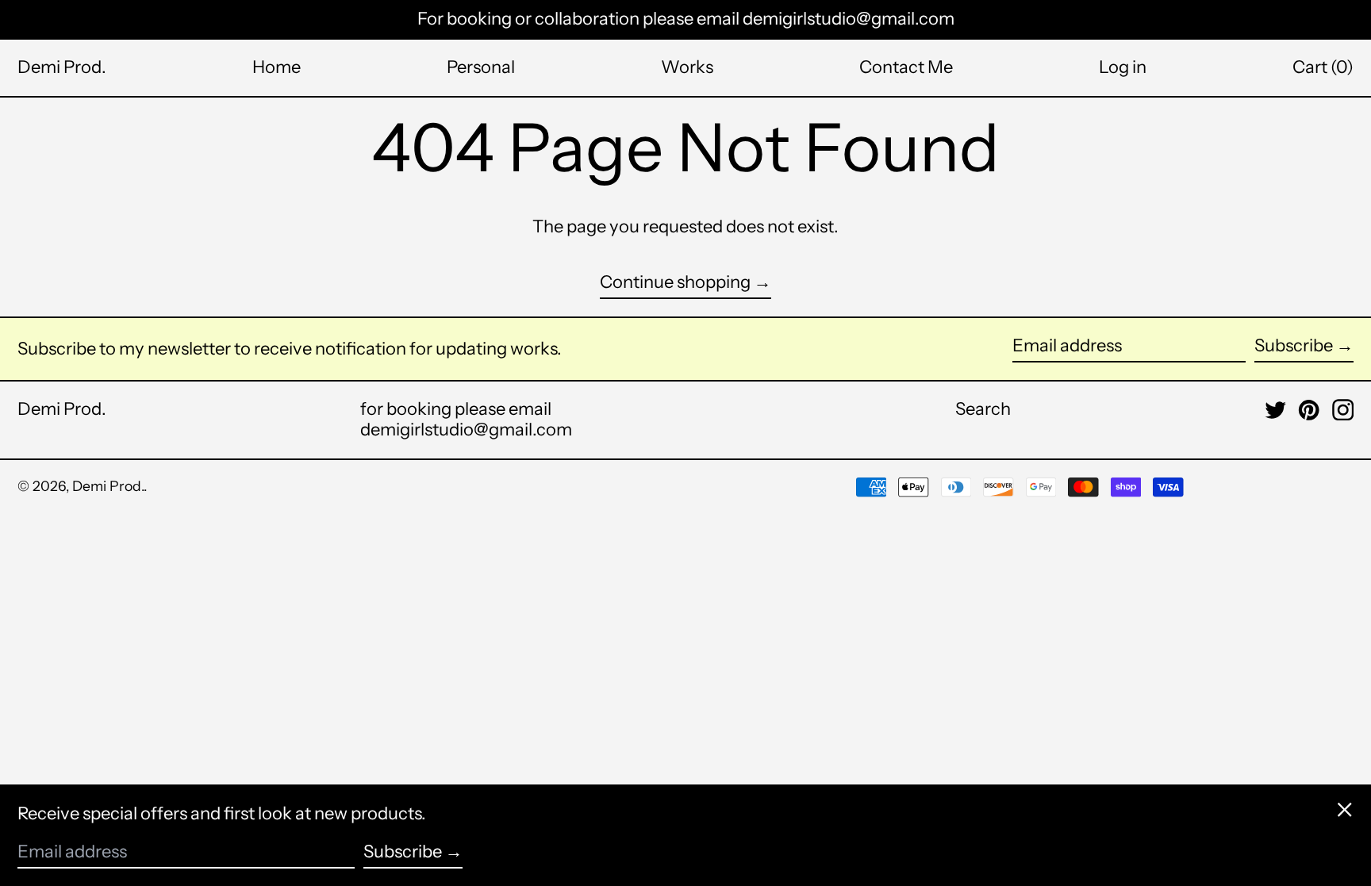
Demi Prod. (61, 67)
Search (983, 409)
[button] (1323, 67)
